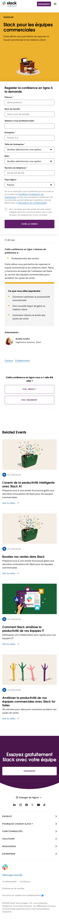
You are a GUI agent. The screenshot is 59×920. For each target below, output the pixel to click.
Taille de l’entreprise (15, 144)
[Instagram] (20, 805)
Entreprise (10, 132)
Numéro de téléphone (16, 168)
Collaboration (22, 360)
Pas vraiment (30, 400)
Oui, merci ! (30, 389)
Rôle (7, 156)
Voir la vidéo (29, 224)
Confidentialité (9, 881)
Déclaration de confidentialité (32, 203)
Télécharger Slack (10, 875)
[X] (32, 805)
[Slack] (9, 4)
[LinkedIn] (14, 805)
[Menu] (55, 4)
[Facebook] (26, 805)
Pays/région (11, 179)
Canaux (9, 360)
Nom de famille (13, 109)
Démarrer (44, 4)
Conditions (25, 881)
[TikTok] (44, 805)
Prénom (9, 97)
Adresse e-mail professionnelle (20, 120)
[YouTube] (38, 805)
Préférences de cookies (13, 888)
